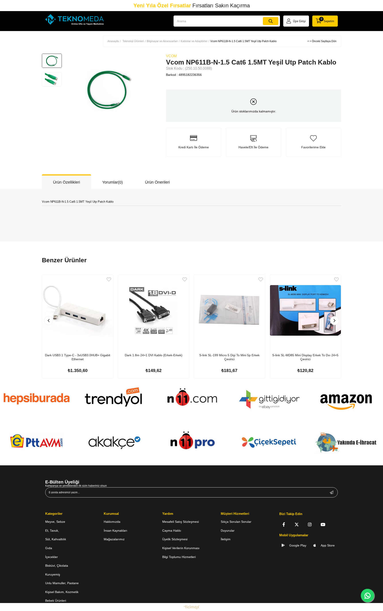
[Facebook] (283, 524)
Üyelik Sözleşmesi (175, 539)
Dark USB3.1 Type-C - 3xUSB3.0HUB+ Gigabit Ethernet (77, 357)
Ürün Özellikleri (66, 182)
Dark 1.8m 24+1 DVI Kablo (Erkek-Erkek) (153, 355)
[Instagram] (309, 524)
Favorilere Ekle (109, 279)
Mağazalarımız (114, 539)
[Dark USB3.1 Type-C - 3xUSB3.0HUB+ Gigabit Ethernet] (77, 310)
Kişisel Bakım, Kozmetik (61, 592)
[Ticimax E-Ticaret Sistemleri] (191, 607)
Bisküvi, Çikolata (56, 565)
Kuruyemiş (52, 574)
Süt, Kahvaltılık (55, 539)
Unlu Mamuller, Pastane (62, 583)
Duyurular (227, 530)
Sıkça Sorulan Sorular (236, 521)
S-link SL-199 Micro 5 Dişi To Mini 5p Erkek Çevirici (229, 357)
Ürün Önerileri (157, 182)
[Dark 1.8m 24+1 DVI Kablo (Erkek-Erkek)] (153, 310)
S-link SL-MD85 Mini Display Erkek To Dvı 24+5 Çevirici (305, 357)
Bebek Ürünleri (55, 600)
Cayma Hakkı (171, 530)
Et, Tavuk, (52, 530)
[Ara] (270, 21)
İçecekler (51, 557)
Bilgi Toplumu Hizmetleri (179, 557)
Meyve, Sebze (55, 521)
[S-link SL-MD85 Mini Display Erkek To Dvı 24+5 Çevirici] (305, 310)
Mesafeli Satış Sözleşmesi (180, 521)
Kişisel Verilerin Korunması (180, 548)
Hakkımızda (112, 521)
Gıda (48, 548)
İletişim (226, 539)
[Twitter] (296, 524)
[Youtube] (323, 524)
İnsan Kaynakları (115, 530)
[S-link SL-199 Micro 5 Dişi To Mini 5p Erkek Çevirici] (229, 310)
